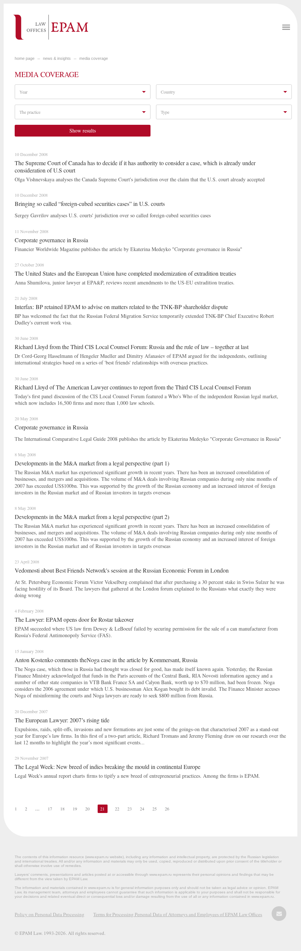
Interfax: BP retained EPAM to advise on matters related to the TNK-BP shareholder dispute (121, 307)
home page (25, 58)
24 (142, 809)
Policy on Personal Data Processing (49, 914)
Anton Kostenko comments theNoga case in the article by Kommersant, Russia (106, 660)
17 (50, 809)
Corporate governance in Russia (51, 240)
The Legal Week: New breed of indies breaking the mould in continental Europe (107, 766)
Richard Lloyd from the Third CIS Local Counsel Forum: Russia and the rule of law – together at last (132, 347)
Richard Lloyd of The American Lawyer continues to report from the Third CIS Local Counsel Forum (133, 387)
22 (117, 809)
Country (168, 92)
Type (165, 112)
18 (62, 809)
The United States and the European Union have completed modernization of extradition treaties (125, 273)
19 (75, 809)
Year (23, 92)
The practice (29, 112)
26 (167, 809)
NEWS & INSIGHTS (57, 58)
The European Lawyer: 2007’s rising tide (62, 720)
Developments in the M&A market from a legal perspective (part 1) (92, 463)
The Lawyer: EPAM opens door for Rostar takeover (74, 619)
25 (154, 809)
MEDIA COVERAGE (93, 58)
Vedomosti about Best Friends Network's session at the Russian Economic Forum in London (122, 570)
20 (87, 809)
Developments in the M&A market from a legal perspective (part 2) (92, 516)
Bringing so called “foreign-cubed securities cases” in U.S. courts (90, 203)
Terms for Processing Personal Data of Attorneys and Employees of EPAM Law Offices (177, 914)
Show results (82, 130)
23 (129, 809)
